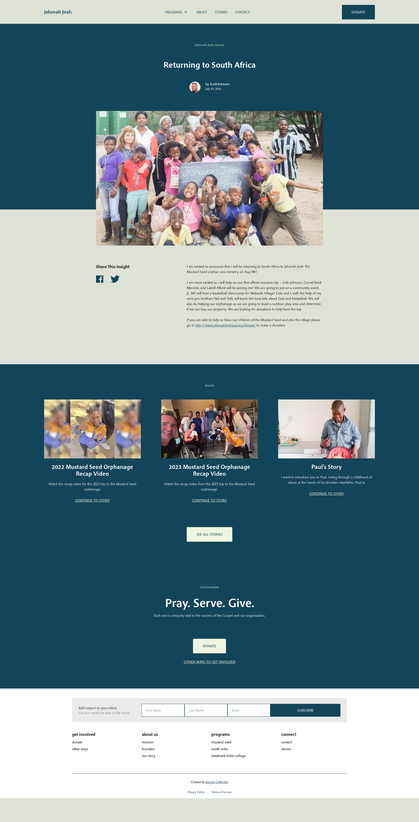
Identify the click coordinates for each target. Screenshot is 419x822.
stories (286, 749)
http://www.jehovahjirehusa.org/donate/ (225, 325)
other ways (80, 749)
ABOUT (201, 12)
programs (220, 734)
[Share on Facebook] (99, 279)
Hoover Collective (216, 782)
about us (150, 734)
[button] (176, 12)
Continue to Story (92, 500)
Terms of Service (222, 792)
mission (147, 742)
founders (148, 749)
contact (286, 742)
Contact (242, 12)
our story (148, 755)
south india (219, 749)
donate (77, 742)
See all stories (209, 534)
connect (288, 734)
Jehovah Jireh (58, 12)
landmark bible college (228, 755)
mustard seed (221, 742)
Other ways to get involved (209, 661)
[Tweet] (115, 279)
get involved (83, 734)
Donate (358, 12)
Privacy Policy (196, 792)
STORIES (221, 12)
